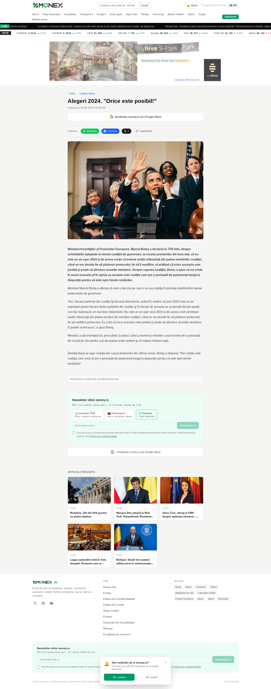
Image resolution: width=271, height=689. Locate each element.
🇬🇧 (233, 5)
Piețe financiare (51, 14)
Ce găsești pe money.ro (117, 634)
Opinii (191, 14)
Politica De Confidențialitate (119, 598)
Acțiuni (213, 587)
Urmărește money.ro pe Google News (138, 116)
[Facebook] (35, 603)
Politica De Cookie (113, 604)
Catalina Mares (87, 93)
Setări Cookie (111, 610)
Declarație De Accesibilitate (119, 622)
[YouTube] (51, 603)
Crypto (202, 14)
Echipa (107, 592)
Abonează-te (188, 425)
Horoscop (158, 14)
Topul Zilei (131, 14)
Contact (107, 616)
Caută (144, 5)
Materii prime (40, 19)
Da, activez (119, 677)
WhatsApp (92, 131)
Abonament (230, 17)
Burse (189, 587)
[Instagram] (43, 603)
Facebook (112, 131)
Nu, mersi (151, 677)
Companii (201, 587)
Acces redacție (231, 681)
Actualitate (70, 14)
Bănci (201, 599)
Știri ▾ (35, 14)
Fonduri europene (184, 599)
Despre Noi (109, 587)
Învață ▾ (101, 14)
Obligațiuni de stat (184, 593)
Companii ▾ (86, 14)
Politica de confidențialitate (103, 436)
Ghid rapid (116, 14)
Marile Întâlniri (176, 14)
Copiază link (145, 131)
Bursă (178, 587)
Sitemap (108, 628)
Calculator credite (207, 593)
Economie (223, 599)
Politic (72, 93)
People (145, 14)
